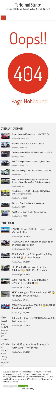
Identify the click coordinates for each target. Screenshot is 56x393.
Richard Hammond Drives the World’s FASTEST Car (30, 134)
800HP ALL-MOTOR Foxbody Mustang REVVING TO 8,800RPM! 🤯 (30, 281)
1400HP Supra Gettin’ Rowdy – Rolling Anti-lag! (29, 212)
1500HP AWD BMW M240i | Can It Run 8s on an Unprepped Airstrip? (32, 243)
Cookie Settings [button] (10, 387)
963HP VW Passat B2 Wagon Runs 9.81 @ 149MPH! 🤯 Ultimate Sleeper (32, 256)
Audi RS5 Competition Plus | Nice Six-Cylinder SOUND (31, 161)
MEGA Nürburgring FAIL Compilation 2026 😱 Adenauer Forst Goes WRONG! (33, 294)
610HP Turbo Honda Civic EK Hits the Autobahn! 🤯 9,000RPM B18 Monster (30, 268)
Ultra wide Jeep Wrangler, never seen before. (28, 203)
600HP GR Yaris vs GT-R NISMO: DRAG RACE (28, 143)
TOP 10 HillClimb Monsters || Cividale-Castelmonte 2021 (32, 152)
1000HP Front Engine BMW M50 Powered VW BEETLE (31, 170)
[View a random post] (50, 17)
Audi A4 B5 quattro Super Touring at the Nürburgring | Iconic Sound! (31, 346)
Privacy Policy (28, 389)
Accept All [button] (23, 387)
